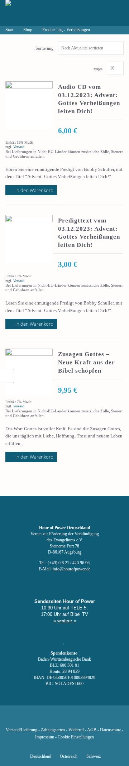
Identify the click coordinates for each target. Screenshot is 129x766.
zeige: (98, 68)
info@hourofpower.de (71, 569)
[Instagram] (64, 719)
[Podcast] (88, 719)
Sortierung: (44, 48)
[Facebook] (28, 719)
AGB (91, 730)
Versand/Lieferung (21, 730)
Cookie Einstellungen (76, 737)
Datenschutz (110, 730)
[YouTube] (52, 719)
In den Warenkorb (34, 190)
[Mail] (101, 719)
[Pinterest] (76, 719)
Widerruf (76, 730)
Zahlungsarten (53, 730)
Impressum (44, 737)
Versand (18, 147)
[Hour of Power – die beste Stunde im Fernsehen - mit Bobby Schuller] (44, 13)
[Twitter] (40, 719)
